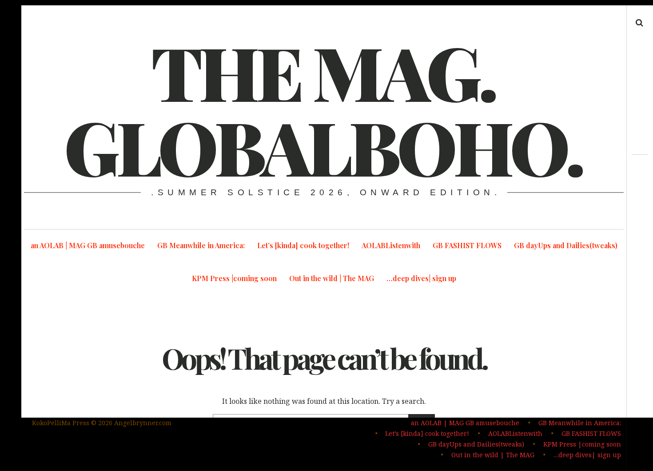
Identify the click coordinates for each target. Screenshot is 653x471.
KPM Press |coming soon (234, 278)
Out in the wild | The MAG (331, 278)
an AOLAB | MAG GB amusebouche (88, 245)
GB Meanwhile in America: (201, 245)
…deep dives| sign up (421, 278)
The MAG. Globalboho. (323, 108)
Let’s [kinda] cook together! (303, 245)
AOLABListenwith (391, 245)
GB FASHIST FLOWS (467, 245)
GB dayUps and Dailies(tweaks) (565, 245)
